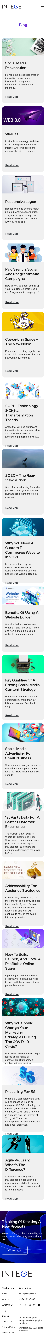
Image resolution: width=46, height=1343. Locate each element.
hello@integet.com (27, 1294)
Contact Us (7, 1321)
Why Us (5, 1299)
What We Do (8, 1305)
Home (5, 1294)
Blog (4, 1310)
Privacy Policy (8, 1327)
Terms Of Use (8, 1333)
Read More (12, 96)
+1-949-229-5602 (27, 1299)
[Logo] (13, 7)
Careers (5, 1316)
